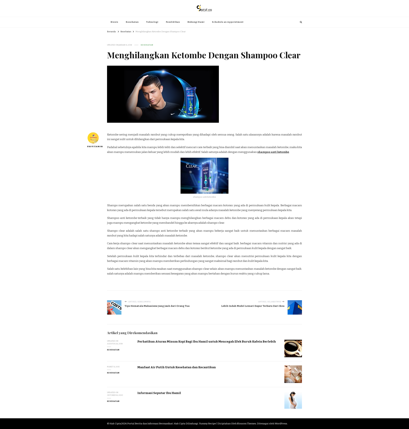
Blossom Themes (246, 423)
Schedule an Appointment (227, 22)
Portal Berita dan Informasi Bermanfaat (150, 423)
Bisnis (114, 22)
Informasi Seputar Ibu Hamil (159, 393)
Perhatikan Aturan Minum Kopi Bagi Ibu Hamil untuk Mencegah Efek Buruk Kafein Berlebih (206, 341)
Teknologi (152, 22)
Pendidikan (173, 22)
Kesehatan (132, 22)
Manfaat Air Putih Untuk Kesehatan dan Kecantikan (176, 367)
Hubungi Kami (195, 22)
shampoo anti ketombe (273, 152)
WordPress (281, 423)
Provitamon (93, 146)
